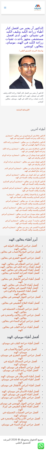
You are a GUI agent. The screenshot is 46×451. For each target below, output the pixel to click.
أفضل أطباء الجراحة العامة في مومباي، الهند (20, 381)
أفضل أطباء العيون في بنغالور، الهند (20, 287)
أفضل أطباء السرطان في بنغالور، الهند (20, 269)
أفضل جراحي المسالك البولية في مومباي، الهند (20, 363)
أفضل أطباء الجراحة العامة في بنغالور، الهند (20, 274)
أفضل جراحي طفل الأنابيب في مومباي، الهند (20, 399)
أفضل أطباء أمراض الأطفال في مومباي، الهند (20, 387)
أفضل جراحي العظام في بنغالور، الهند (20, 263)
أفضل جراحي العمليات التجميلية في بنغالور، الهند (20, 310)
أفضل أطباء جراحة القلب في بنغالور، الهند (20, 329)
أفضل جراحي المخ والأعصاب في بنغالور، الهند (20, 253)
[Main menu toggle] (5, 7)
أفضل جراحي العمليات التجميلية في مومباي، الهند (20, 414)
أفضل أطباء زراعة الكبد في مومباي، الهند (20, 372)
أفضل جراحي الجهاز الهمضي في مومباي (20, 403)
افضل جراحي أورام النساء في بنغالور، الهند (20, 323)
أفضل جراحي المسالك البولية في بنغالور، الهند (20, 247)
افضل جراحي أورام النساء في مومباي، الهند (20, 426)
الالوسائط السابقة (23, 110)
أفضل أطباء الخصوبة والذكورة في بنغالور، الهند (20, 292)
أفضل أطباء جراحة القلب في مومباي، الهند (20, 345)
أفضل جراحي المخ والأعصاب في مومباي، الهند (20, 351)
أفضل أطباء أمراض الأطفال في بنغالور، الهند (20, 280)
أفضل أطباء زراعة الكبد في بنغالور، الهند (20, 266)
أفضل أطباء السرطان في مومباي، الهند (20, 376)
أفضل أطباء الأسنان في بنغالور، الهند (20, 284)
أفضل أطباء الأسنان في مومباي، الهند (20, 391)
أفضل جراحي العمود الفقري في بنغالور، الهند (20, 259)
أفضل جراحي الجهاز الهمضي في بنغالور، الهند (20, 298)
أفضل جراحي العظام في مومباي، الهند (20, 367)
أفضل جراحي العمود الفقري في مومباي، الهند (20, 357)
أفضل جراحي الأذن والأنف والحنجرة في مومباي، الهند (20, 420)
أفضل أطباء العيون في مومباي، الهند (20, 394)
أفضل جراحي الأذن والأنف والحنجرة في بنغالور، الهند (20, 317)
